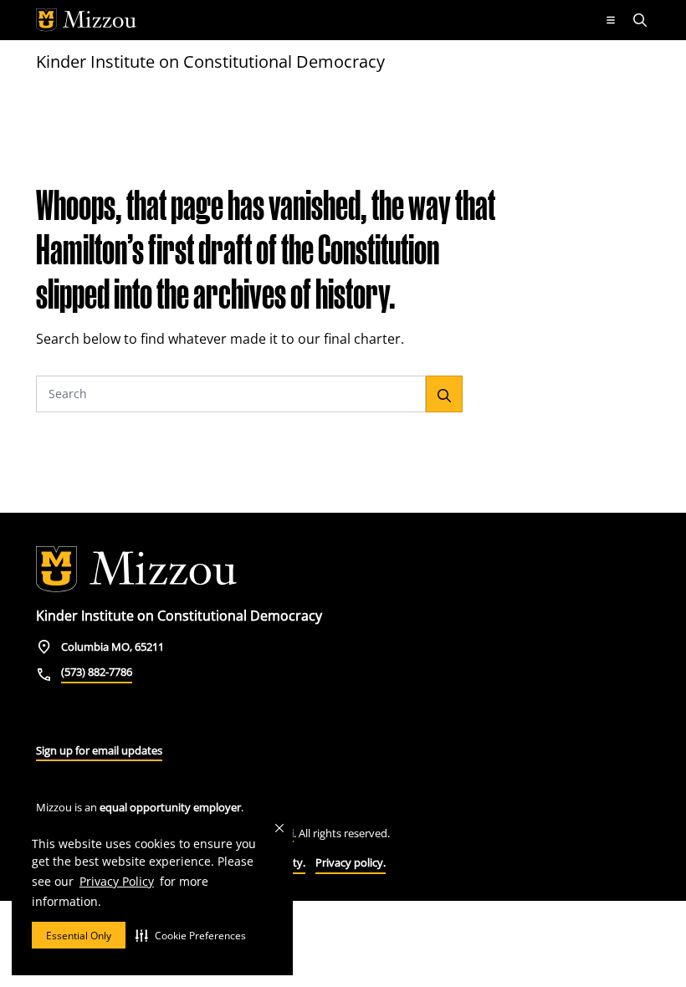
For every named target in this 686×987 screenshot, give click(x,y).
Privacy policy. (350, 862)
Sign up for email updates (99, 750)
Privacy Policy (116, 881)
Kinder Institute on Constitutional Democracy (210, 61)
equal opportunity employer (170, 807)
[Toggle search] (641, 20)
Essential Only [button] (78, 935)
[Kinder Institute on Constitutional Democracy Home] (136, 569)
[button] (190, 935)
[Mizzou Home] (312, 20)
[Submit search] (444, 394)
